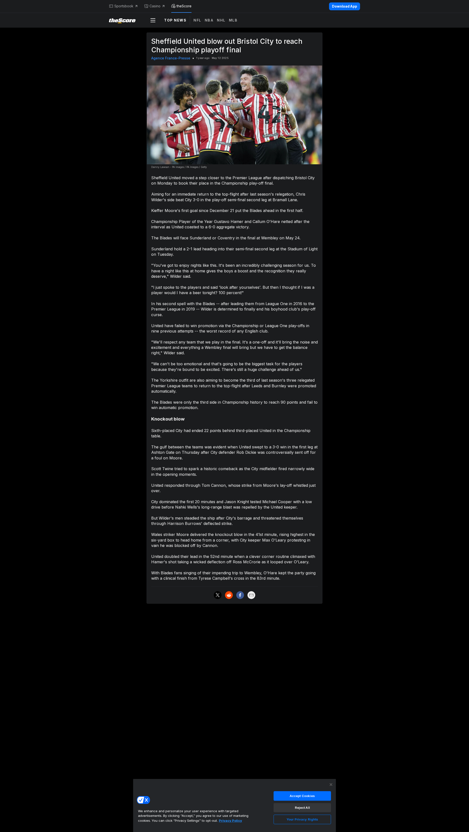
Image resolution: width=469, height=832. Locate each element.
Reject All (302, 808)
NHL (221, 20)
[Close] (331, 784)
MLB (233, 20)
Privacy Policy (230, 820)
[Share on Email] (251, 595)
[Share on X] (218, 595)
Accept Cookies (302, 796)
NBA (209, 20)
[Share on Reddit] (229, 595)
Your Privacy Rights (302, 819)
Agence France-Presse (170, 58)
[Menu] (153, 20)
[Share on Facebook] (240, 595)
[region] (234, 805)
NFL (197, 20)
